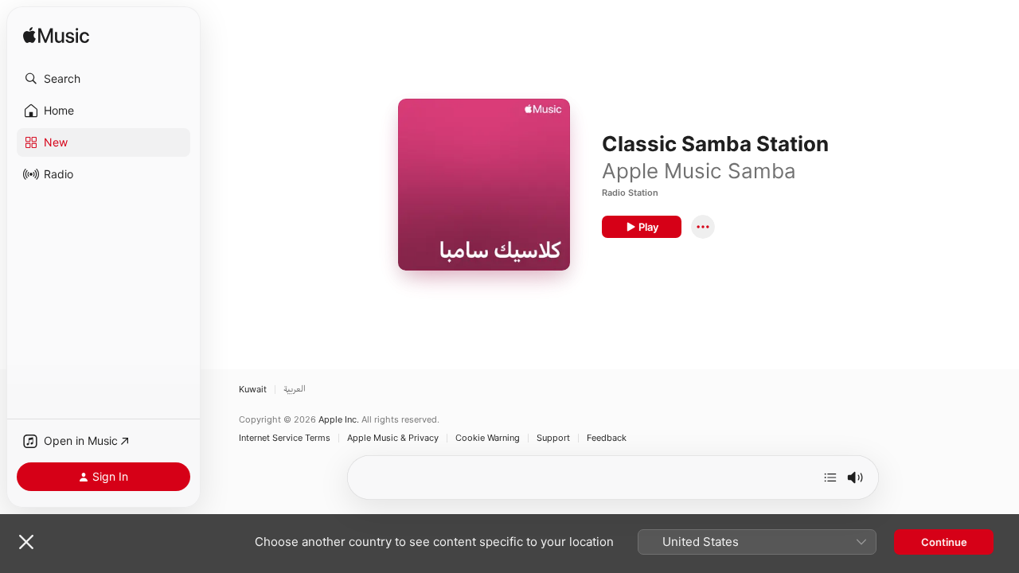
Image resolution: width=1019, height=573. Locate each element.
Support (553, 438)
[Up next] (830, 477)
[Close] (26, 542)
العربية (294, 389)
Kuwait (253, 389)
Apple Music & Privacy (393, 438)
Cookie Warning (487, 438)
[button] (103, 78)
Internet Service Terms (284, 438)
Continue (944, 542)
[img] (56, 36)
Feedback (607, 438)
